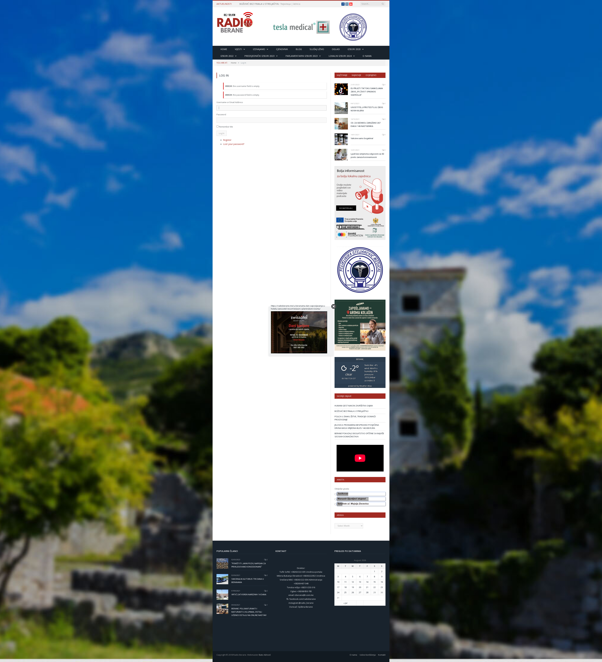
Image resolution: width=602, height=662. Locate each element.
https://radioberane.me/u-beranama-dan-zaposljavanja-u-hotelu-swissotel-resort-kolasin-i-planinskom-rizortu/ (298, 307)
